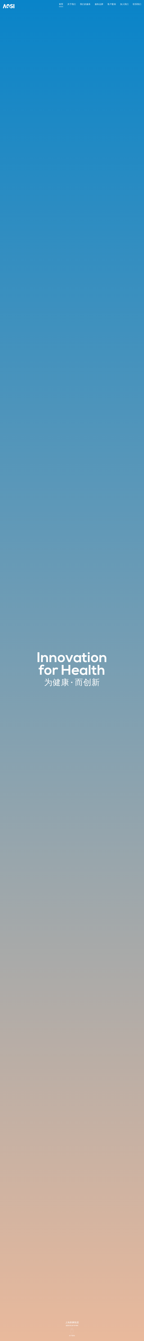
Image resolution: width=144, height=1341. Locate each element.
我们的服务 (85, 4)
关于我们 (71, 4)
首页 (61, 4)
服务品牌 (99, 4)
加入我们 (124, 4)
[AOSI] (8, 5)
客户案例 (111, 4)
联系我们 (137, 4)
